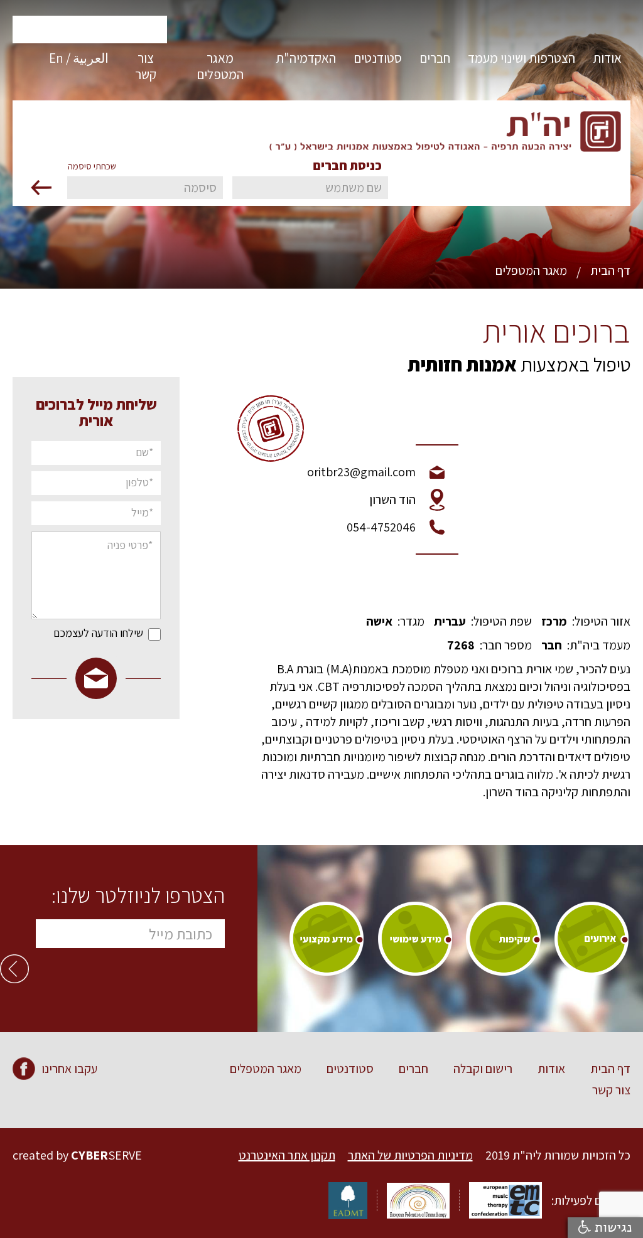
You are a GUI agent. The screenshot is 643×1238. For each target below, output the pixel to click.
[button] (607, 63)
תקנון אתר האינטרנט (287, 1155)
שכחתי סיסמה (92, 166)
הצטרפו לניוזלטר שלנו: (138, 895)
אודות (551, 1068)
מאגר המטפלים (531, 270)
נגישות (611, 1227)
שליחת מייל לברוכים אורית (96, 412)
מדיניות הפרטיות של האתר (410, 1155)
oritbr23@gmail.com (361, 471)
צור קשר (611, 1090)
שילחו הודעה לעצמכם (98, 633)
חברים (413, 1068)
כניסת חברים (347, 165)
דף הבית (610, 270)
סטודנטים (350, 1068)
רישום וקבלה (482, 1068)
